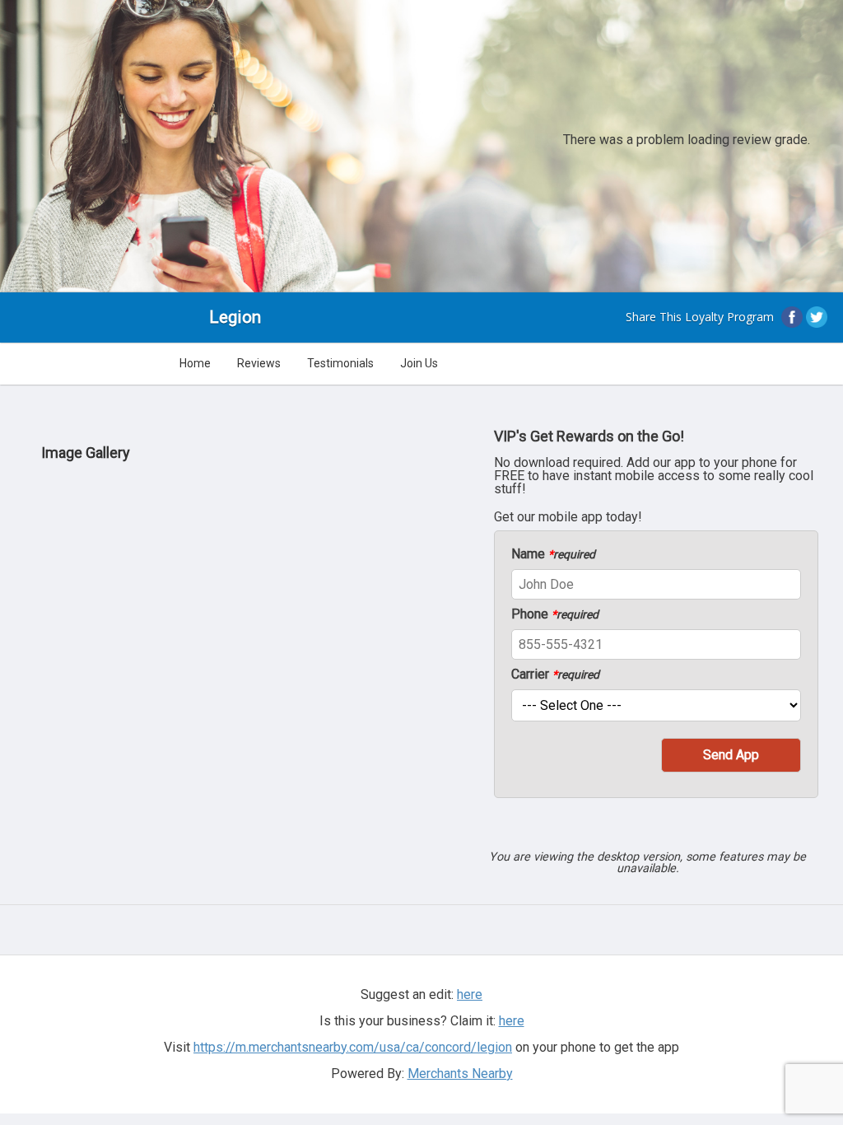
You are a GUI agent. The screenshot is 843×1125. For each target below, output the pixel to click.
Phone (554, 614)
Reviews (259, 363)
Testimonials (340, 363)
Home (195, 363)
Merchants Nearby (460, 1073)
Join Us (419, 363)
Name (553, 554)
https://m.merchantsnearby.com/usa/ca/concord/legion (352, 1047)
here (511, 1021)
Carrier (555, 674)
